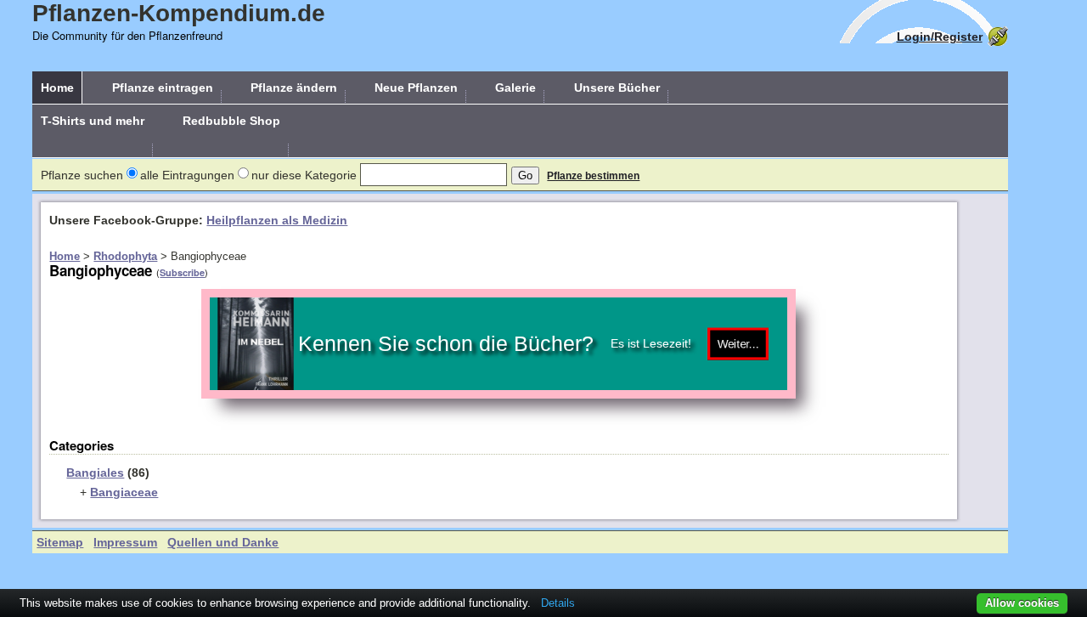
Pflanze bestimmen (593, 176)
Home (57, 87)
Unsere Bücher (617, 87)
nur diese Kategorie (304, 175)
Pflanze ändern (294, 87)
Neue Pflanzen (416, 87)
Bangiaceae (124, 492)
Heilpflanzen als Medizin (276, 220)
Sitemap (60, 542)
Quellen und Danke (223, 542)
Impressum (125, 542)
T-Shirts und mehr (92, 120)
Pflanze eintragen (162, 87)
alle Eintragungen (187, 175)
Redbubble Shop (231, 120)
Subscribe (182, 272)
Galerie (515, 87)
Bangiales (95, 472)
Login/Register (940, 36)
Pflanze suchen (82, 175)
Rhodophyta (125, 256)
